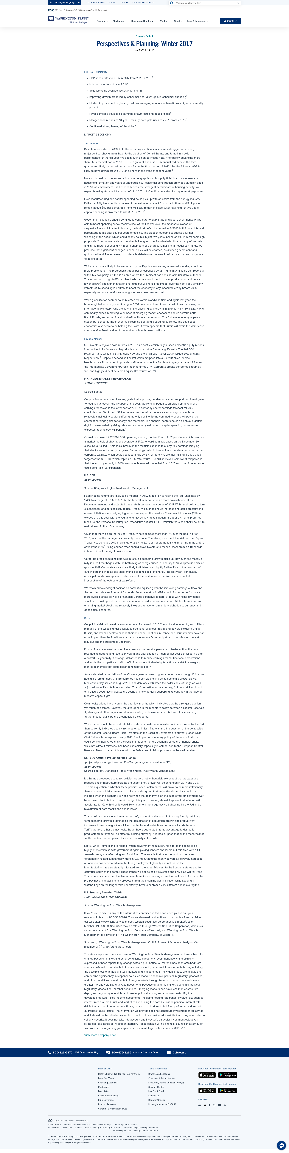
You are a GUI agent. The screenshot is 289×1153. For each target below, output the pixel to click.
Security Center (156, 1087)
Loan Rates (103, 1091)
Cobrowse (179, 1052)
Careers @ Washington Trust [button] (112, 1108)
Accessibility (53, 1128)
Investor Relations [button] (107, 1104)
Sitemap (78, 1128)
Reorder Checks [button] (156, 1100)
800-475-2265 (121, 1052)
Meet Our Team (106, 1078)
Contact (124, 2)
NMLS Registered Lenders (125, 1124)
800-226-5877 (63, 1052)
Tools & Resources (196, 21)
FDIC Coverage (106, 1100)
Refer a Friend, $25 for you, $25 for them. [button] (119, 1074)
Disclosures (67, 1128)
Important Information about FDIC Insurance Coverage (87, 1124)
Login (230, 21)
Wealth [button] (163, 21)
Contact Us (153, 1095)
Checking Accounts (108, 1082)
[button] (207, 1075)
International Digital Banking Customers (140, 1128)
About (177, 21)
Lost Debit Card (156, 1091)
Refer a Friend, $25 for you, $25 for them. (103, 1128)
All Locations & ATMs (95, 2)
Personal (101, 21)
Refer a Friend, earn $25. (143, 2)
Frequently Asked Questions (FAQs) (166, 1082)
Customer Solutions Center (161, 1078)
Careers (113, 2)
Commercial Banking (142, 21)
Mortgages (118, 21)
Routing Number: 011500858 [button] (162, 1104)
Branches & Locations (159, 1074)
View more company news (100, 1035)
